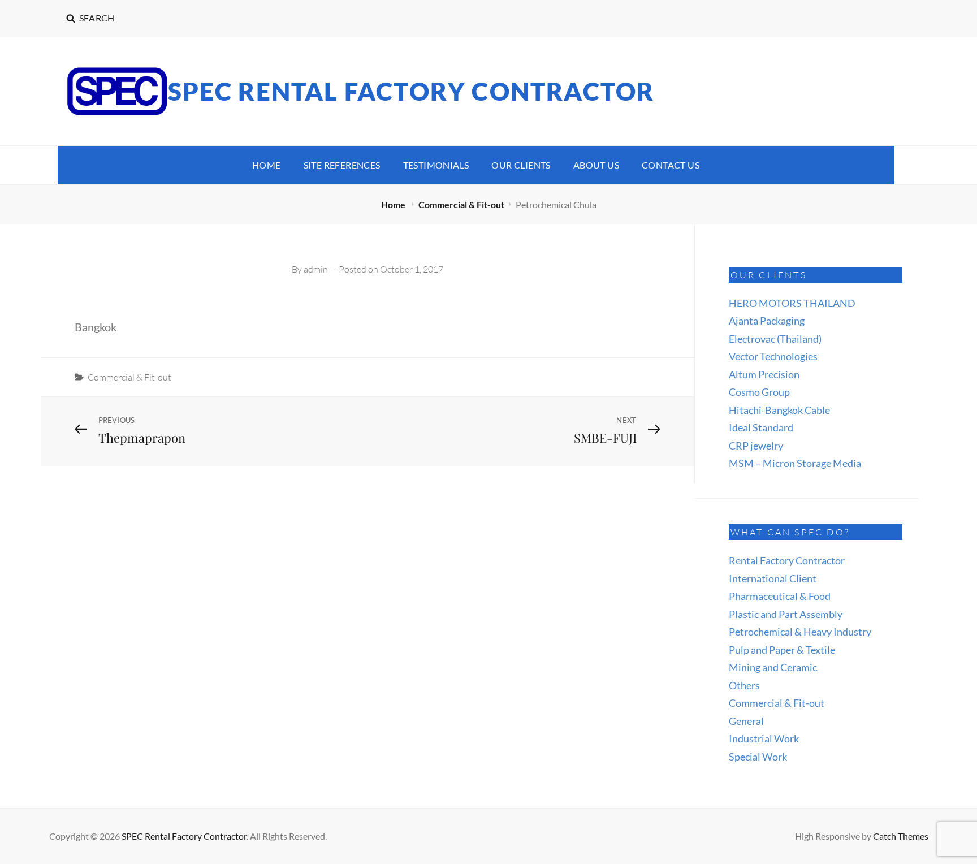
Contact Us (670, 164)
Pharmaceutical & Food (780, 596)
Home (266, 164)
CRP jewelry (756, 445)
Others (744, 685)
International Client (772, 578)
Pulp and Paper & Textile (782, 649)
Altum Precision (764, 374)
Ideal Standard (761, 427)
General (746, 721)
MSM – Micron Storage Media (795, 463)
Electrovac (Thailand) (775, 338)
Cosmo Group (759, 392)
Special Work (758, 756)
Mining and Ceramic (773, 667)
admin (316, 269)
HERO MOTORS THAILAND (792, 303)
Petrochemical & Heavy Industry (800, 631)
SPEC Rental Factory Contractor (411, 91)
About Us (596, 164)
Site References (342, 164)
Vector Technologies (773, 356)
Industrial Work (764, 738)
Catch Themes (900, 836)
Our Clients (520, 164)
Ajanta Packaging (767, 320)
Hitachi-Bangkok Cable (779, 410)
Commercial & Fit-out (461, 204)
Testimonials (436, 164)
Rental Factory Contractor (787, 560)
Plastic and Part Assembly (785, 614)
